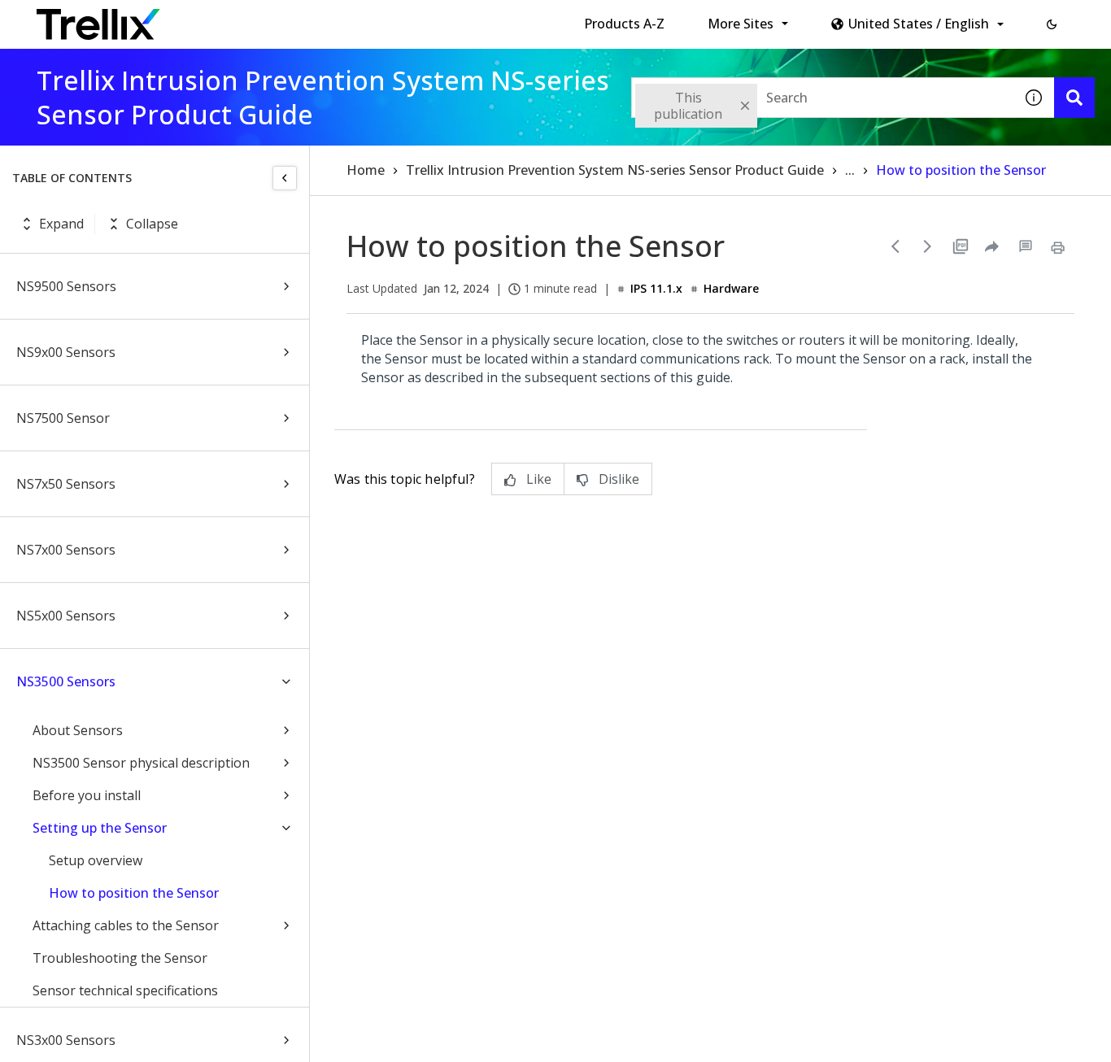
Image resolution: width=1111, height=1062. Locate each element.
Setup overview (95, 860)
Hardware (731, 288)
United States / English (918, 24)
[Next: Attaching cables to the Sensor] (928, 246)
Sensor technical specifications (125, 990)
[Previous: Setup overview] (895, 246)
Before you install (87, 795)
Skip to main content (269, 19)
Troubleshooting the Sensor (120, 958)
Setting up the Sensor (100, 828)
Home (365, 170)
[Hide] (284, 178)
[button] (1051, 24)
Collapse (152, 224)
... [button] (850, 170)
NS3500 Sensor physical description (141, 763)
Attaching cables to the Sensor (126, 925)
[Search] (1074, 97)
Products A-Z (624, 24)
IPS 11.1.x (656, 288)
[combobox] (822, 97)
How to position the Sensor (134, 893)
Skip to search (393, 19)
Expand (61, 224)
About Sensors (78, 730)
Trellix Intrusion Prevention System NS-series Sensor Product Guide (615, 170)
